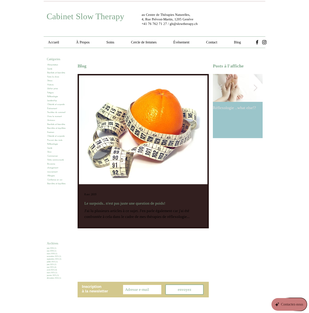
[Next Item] (255, 87)
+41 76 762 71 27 (154, 24)
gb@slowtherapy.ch (184, 24)
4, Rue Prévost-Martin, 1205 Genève (167, 19)
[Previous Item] (220, 87)
